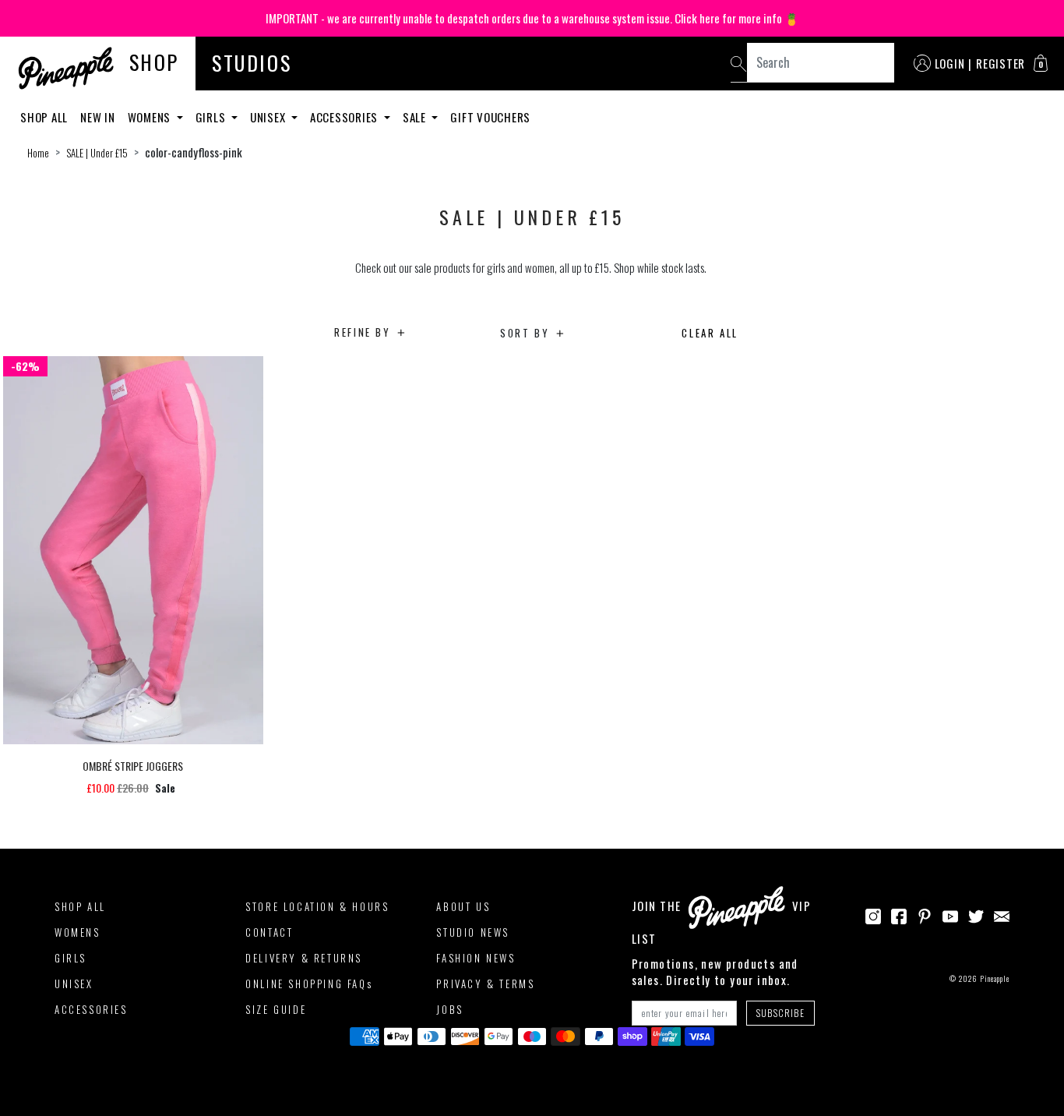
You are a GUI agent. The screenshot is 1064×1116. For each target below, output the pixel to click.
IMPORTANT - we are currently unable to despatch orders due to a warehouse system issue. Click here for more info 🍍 (532, 17)
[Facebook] (899, 914)
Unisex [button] (269, 116)
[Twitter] (976, 914)
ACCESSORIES (91, 1009)
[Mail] (1001, 914)
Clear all (710, 333)
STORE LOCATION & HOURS (317, 906)
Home (38, 153)
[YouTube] (950, 914)
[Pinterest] (924, 914)
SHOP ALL (80, 906)
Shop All (44, 116)
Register (1000, 63)
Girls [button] (212, 116)
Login (950, 63)
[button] (1040, 63)
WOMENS (77, 932)
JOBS (449, 1009)
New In (97, 116)
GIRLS (70, 958)
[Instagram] (873, 914)
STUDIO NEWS (472, 932)
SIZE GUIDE (275, 1009)
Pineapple (994, 978)
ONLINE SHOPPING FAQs (308, 983)
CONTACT (269, 932)
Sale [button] (416, 116)
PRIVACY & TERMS (485, 983)
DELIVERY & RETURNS (303, 958)
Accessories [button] (345, 116)
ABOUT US (463, 906)
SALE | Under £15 (97, 153)
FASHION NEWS (475, 958)
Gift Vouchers (490, 116)
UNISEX (74, 983)
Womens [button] (151, 116)
